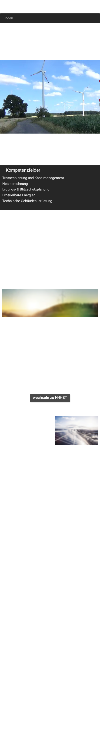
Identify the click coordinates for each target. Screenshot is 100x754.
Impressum (8, 266)
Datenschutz (28, 266)
